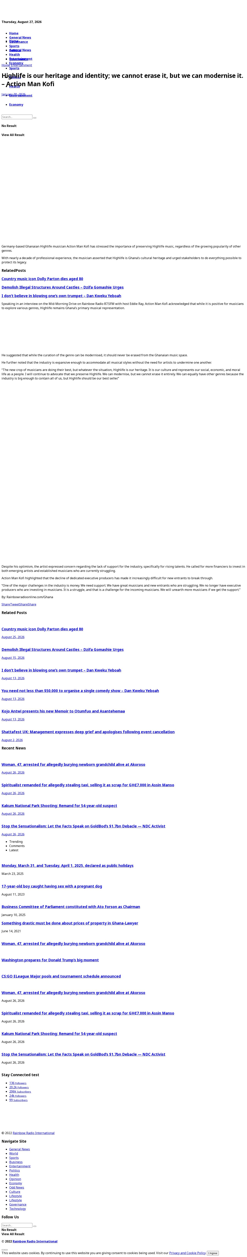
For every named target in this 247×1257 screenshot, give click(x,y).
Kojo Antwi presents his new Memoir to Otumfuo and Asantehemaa (63, 711)
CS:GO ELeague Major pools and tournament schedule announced (61, 976)
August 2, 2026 (12, 740)
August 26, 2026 (13, 772)
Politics (14, 1170)
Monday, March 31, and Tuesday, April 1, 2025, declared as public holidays (68, 865)
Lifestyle (15, 1196)
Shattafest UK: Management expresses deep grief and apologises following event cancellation (88, 731)
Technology (17, 1209)
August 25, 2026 (13, 637)
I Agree (212, 1253)
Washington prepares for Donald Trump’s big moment (50, 960)
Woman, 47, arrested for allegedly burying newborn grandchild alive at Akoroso (73, 764)
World (13, 1153)
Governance (18, 42)
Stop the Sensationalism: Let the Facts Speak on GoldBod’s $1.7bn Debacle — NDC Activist (83, 826)
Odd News (16, 1187)
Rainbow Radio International (34, 1133)
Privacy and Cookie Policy (187, 1253)
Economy (16, 104)
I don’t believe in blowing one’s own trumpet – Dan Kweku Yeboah (61, 295)
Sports (14, 68)
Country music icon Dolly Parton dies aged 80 (42, 278)
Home (14, 33)
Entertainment (21, 65)
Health (14, 1175)
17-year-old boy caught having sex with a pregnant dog (52, 886)
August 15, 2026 (13, 658)
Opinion (15, 1179)
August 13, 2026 (13, 678)
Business (16, 1162)
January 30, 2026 (13, 94)
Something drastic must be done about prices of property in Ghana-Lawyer (70, 923)
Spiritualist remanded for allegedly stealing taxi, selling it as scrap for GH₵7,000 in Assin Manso (88, 784)
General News (20, 37)
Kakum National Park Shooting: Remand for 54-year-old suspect (59, 805)
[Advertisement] (95, 10)
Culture (14, 1192)
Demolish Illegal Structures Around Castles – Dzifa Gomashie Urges (63, 287)
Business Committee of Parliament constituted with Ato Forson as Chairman (71, 906)
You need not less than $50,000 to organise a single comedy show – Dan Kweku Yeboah (80, 690)
